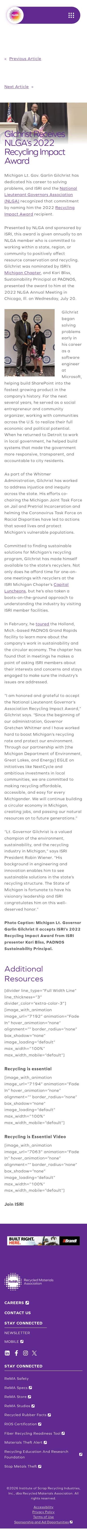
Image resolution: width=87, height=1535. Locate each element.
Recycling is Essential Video (35, 1136)
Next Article (16, 86)
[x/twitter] (34, 1353)
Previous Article (25, 58)
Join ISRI (14, 1204)
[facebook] (7, 1353)
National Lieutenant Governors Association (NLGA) (40, 195)
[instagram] (25, 1353)
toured (42, 623)
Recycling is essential (28, 1068)
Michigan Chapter (22, 272)
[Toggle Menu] (71, 15)
